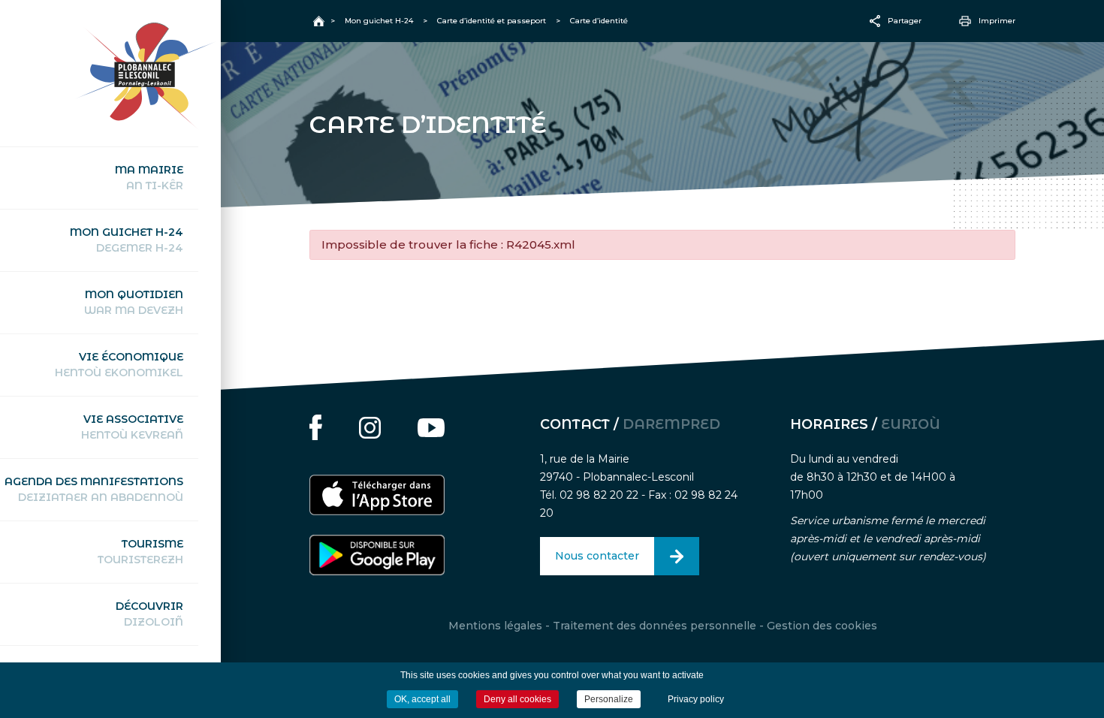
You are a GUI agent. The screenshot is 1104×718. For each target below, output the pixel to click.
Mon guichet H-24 (126, 240)
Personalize (608, 699)
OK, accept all (422, 699)
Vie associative (132, 427)
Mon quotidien (133, 302)
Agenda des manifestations (94, 489)
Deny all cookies (517, 699)
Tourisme (140, 551)
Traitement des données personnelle (654, 625)
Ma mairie (149, 177)
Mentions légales (495, 625)
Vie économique (119, 364)
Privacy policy (696, 699)
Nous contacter (597, 556)
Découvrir (149, 614)
